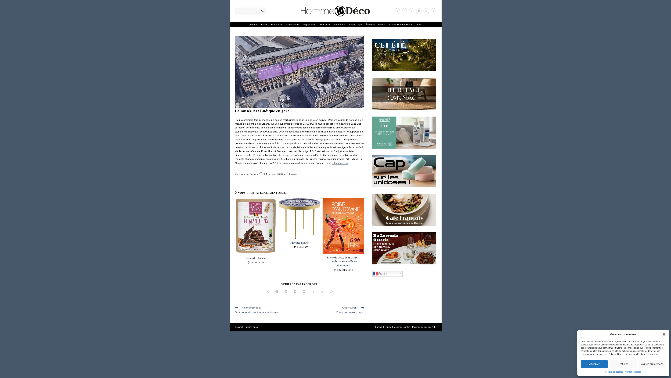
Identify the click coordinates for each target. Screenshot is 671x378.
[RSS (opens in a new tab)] (426, 11)
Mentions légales (633, 372)
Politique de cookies (613, 372)
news (294, 174)
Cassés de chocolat (255, 258)
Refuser (623, 363)
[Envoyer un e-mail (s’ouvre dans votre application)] (433, 11)
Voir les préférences (652, 363)
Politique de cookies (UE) (424, 327)
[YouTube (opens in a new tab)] (419, 11)
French (382, 273)
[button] (664, 334)
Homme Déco (247, 174)
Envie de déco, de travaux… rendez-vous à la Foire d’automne (343, 261)
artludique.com (340, 163)
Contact (378, 327)
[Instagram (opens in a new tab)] (411, 11)
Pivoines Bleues (299, 242)
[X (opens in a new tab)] (397, 11)
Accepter (594, 363)
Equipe (388, 327)
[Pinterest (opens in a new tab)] (404, 11)
